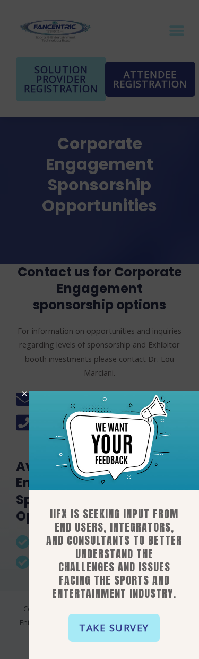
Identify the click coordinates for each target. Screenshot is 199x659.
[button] (114, 628)
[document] (99, 329)
